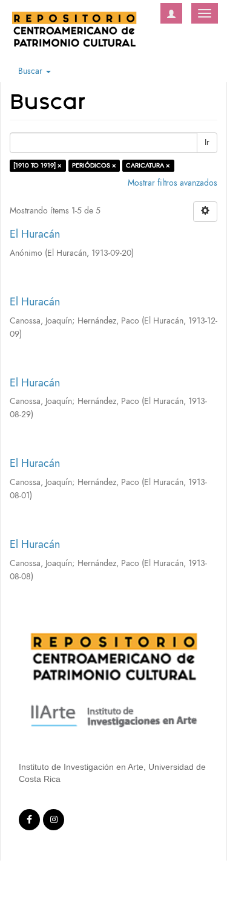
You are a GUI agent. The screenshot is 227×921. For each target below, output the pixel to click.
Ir (207, 142)
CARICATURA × (148, 165)
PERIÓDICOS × (94, 165)
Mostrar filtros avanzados (172, 183)
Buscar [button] (31, 71)
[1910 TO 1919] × (37, 165)
